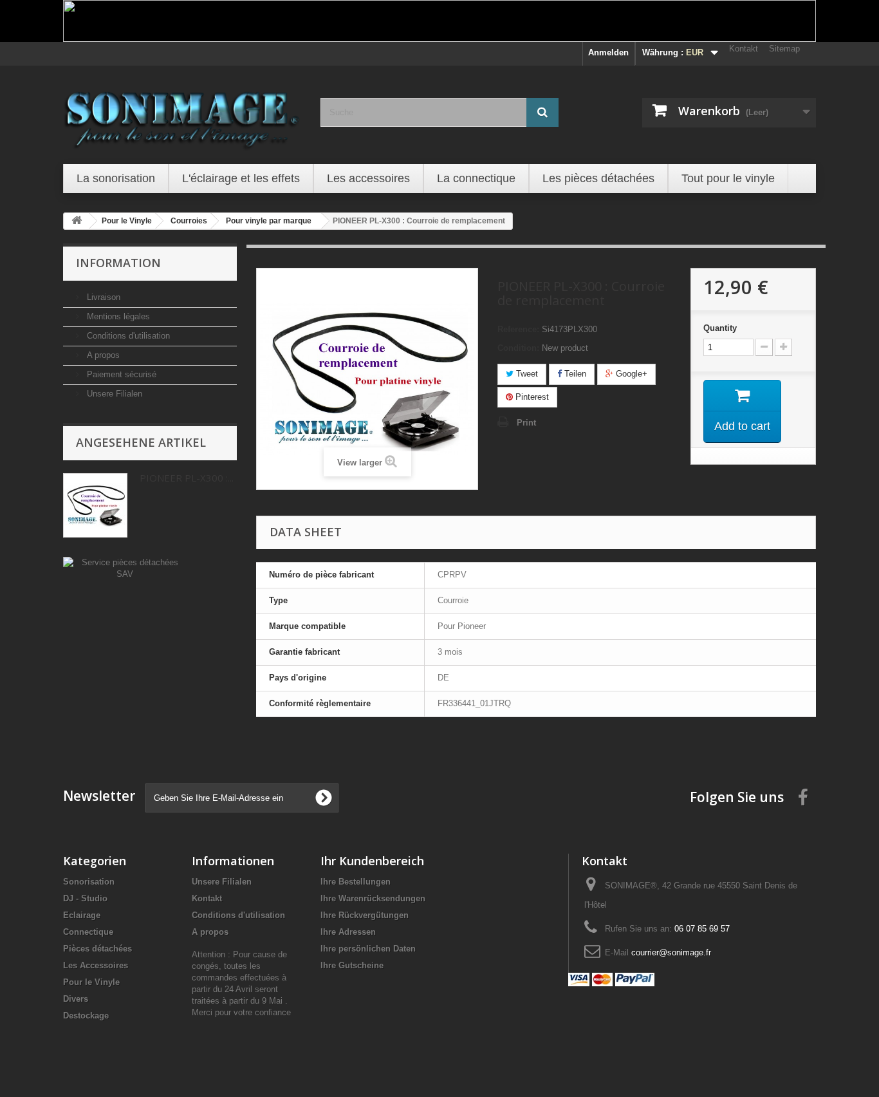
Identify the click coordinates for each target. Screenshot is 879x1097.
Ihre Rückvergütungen (364, 915)
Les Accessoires (95, 965)
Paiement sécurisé (120, 374)
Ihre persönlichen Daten (368, 948)
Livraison (102, 297)
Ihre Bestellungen (355, 881)
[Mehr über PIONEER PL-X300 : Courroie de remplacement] (95, 505)
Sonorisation (89, 881)
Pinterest (531, 397)
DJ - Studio (85, 898)
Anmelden (608, 52)
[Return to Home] (76, 221)
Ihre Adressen (348, 932)
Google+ (630, 374)
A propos (102, 355)
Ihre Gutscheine (352, 965)
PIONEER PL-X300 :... (187, 477)
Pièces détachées (97, 948)
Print (526, 422)
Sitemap (784, 48)
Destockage (86, 1015)
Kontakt (743, 48)
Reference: (518, 329)
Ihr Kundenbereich (372, 860)
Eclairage (81, 915)
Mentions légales (117, 316)
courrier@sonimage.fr (671, 952)
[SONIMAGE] (182, 113)
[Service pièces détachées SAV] (124, 567)
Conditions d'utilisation (127, 336)
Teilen (574, 374)
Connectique (88, 932)
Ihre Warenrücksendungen (372, 898)
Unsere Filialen (113, 393)
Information (118, 262)
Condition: (518, 348)
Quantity (720, 328)
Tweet (526, 374)
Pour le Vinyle (91, 982)
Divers (75, 999)
